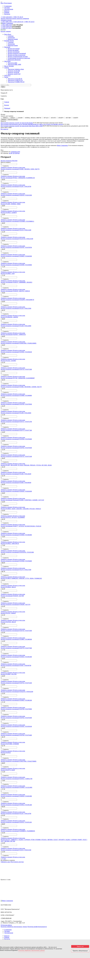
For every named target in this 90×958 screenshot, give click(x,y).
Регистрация (8, 3)
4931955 (53, 117)
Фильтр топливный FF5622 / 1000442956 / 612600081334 (18, 177)
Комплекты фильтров (14, 59)
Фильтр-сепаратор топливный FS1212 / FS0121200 (16, 230)
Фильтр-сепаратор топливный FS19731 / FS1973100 (16, 456)
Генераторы (11, 37)
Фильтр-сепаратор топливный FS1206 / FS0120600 (16, 413)
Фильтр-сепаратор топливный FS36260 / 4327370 (15, 604)
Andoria (6, 67)
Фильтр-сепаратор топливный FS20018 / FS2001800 (16, 796)
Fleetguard (7, 47)
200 (16, 153)
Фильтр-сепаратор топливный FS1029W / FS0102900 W (17, 299)
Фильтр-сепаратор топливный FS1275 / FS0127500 (16, 569)
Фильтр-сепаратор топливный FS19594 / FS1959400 (16, 439)
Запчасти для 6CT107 (14, 74)
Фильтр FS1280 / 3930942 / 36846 (10, 204)
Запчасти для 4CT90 (14, 71)
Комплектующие (13, 39)
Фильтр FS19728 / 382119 (8, 622)
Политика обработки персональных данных (14, 926)
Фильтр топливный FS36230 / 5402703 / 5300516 (15, 291)
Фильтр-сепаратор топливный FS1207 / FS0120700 (16, 186)
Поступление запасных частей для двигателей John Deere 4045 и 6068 (22, 126)
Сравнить (6, 166)
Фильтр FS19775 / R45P (8, 770)
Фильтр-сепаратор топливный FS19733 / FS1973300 (16, 369)
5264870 (75, 117)
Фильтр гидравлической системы (18, 56)
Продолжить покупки (17, 862)
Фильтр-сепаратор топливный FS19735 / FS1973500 (16, 630)
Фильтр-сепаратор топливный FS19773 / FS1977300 (16, 430)
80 (11, 153)
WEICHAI (7, 75)
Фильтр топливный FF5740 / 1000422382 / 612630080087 (18, 378)
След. (4, 858)
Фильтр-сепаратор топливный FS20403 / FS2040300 (16, 256)
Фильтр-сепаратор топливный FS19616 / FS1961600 (16, 656)
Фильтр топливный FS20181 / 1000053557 (13, 334)
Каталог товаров (6, 31)
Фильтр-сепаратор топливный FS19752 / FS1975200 (16, 683)
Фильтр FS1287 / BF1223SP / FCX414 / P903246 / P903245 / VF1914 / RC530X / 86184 (26, 465)
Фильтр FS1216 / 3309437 (8, 613)
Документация (8, 9)
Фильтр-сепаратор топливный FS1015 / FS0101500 (16, 850)
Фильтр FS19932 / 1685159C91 (10, 543)
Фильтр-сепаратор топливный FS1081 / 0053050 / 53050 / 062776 (20, 169)
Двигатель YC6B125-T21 (15, 80)
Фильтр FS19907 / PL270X (9, 674)
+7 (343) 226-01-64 (17, 21)
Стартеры (11, 36)
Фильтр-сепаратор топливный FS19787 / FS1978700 (16, 247)
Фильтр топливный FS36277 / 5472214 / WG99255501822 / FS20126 (21, 526)
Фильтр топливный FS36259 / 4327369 (12, 596)
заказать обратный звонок (9, 18)
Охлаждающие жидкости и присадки (19, 58)
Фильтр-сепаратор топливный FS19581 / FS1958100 (16, 352)
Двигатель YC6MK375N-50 (16, 82)
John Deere (7, 61)
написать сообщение (23, 18)
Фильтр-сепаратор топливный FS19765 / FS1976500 (16, 447)
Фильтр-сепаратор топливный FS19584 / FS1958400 (16, 561)
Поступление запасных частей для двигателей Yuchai (17, 123)
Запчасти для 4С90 (13, 72)
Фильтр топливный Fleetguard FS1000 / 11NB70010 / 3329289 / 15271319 (22, 500)
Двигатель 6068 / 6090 (14, 64)
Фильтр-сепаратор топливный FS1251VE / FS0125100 (17, 238)
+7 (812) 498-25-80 (6, 21)
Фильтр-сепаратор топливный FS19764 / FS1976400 (16, 735)
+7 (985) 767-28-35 (17, 17)
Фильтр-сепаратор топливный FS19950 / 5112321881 (16, 787)
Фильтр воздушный (14, 48)
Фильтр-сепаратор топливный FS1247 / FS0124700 (16, 813)
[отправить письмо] (5, 30)
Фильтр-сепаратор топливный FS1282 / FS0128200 (16, 474)
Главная (6, 102)
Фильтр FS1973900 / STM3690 (10, 744)
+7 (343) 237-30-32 (6, 28)
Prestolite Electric (9, 40)
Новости (6, 11)
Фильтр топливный (13, 52)
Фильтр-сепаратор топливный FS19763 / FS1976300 (16, 717)
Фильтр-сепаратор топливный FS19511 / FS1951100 (16, 822)
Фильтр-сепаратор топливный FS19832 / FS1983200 (16, 700)
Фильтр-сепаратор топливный (17, 53)
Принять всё (80, 946)
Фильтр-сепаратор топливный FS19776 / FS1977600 (16, 648)
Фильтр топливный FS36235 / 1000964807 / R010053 (16, 282)
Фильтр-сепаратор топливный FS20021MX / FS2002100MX (18, 343)
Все (18, 153)
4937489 (68, 117)
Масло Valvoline (9, 66)
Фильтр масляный (13, 50)
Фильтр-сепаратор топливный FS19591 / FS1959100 (16, 726)
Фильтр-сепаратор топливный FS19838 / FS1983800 (16, 535)
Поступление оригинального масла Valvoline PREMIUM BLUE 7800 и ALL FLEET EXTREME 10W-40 (32, 124)
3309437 (12, 117)
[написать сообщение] (3, 30)
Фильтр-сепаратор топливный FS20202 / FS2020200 (16, 491)
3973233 (46, 117)
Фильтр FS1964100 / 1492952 (9, 317)
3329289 (20, 117)
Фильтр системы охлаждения (16, 55)
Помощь (6, 12)
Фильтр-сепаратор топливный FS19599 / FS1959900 (16, 265)
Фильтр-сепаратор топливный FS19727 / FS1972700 (16, 421)
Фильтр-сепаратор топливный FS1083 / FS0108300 (16, 482)
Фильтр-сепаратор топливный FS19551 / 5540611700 (16, 778)
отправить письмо (6, 20)
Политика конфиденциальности (37, 926)
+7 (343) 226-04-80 (6, 17)
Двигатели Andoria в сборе (16, 69)
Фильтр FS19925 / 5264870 (9, 212)
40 (9, 153)
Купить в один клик (19, 167)
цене (18, 151)
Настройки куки (6, 905)
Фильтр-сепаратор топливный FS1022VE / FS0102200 (17, 691)
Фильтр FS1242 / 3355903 (8, 360)
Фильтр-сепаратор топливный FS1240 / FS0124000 (16, 326)
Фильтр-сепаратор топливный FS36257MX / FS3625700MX (18, 761)
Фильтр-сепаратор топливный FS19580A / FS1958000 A (17, 221)
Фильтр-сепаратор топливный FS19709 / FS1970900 (16, 709)
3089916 (5, 117)
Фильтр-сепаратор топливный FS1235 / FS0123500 (16, 308)
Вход (2, 3)
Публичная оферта (6, 925)
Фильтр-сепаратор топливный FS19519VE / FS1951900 (17, 552)
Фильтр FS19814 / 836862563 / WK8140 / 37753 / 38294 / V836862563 (21, 578)
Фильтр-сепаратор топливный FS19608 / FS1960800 (16, 395)
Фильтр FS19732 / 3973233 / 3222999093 (13, 517)
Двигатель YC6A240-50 (15, 78)
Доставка (7, 7)
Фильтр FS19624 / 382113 (8, 587)
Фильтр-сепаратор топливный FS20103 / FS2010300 (16, 195)
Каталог (6, 105)
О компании (8, 6)
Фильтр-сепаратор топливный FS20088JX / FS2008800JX (18, 831)
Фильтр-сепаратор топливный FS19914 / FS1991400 (16, 805)
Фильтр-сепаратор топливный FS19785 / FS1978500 (16, 404)
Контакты (7, 14)
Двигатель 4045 (12, 63)
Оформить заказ (5, 862)
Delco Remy (7, 34)
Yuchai (6, 77)
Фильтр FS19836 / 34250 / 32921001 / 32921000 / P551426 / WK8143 (21, 508)
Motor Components (62, 145)
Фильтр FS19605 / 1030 (8, 273)
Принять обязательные (80, 950)
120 (13, 153)
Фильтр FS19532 (6, 752)
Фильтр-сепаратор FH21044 (9, 160)
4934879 (60, 117)
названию (14, 151)
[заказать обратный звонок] (1, 30)
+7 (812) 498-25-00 (6, 25)
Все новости (4, 129)
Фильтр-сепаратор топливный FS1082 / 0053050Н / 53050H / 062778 (21, 387)
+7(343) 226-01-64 (6, 918)
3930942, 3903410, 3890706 (33, 117)
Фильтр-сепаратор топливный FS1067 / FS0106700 (16, 665)
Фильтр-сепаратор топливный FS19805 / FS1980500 (16, 639)
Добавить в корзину (7, 167)
